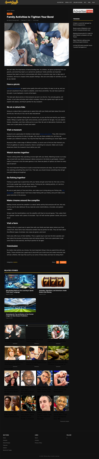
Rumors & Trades (7, 450)
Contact (37, 440)
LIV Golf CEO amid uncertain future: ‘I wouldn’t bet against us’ (82, 46)
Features (5, 445)
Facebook (63, 262)
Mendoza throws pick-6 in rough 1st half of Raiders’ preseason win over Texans (83, 35)
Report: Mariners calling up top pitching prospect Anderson (81, 41)
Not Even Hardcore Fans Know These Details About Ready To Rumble (28, 415)
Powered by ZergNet (64, 421)
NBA (89, 2)
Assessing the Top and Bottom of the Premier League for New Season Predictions (20, 315)
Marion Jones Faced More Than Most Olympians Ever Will (60, 415)
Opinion (5, 447)
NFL (85, 2)
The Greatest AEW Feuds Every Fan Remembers (61, 389)
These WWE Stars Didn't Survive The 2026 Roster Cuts (44, 389)
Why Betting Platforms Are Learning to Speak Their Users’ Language (19, 291)
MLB (93, 2)
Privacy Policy (38, 442)
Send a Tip (68, 2)
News (4, 437)
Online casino (77, 2)
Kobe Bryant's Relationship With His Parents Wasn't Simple (11, 390)
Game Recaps (6, 442)
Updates (13, 10)
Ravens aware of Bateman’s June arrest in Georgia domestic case (82, 29)
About (36, 437)
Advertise (60, 2)
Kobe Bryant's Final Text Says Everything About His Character (28, 390)
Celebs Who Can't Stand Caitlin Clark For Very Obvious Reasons (44, 415)
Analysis (5, 440)
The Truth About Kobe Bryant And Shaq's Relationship (11, 414)
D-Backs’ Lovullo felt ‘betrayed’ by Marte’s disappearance (82, 24)
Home (8, 10)
